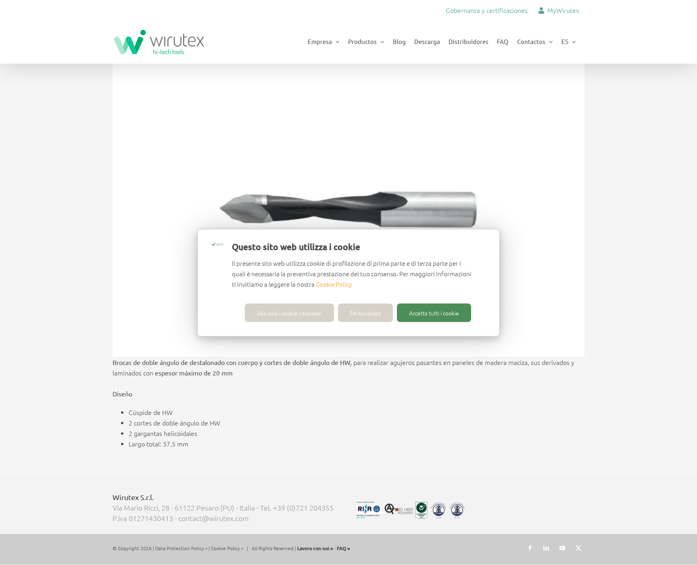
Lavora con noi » (315, 548)
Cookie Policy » (227, 548)
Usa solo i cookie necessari (289, 313)
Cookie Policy (334, 283)
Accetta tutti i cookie (434, 313)
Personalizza (365, 313)
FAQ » (343, 548)
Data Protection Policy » (181, 548)
